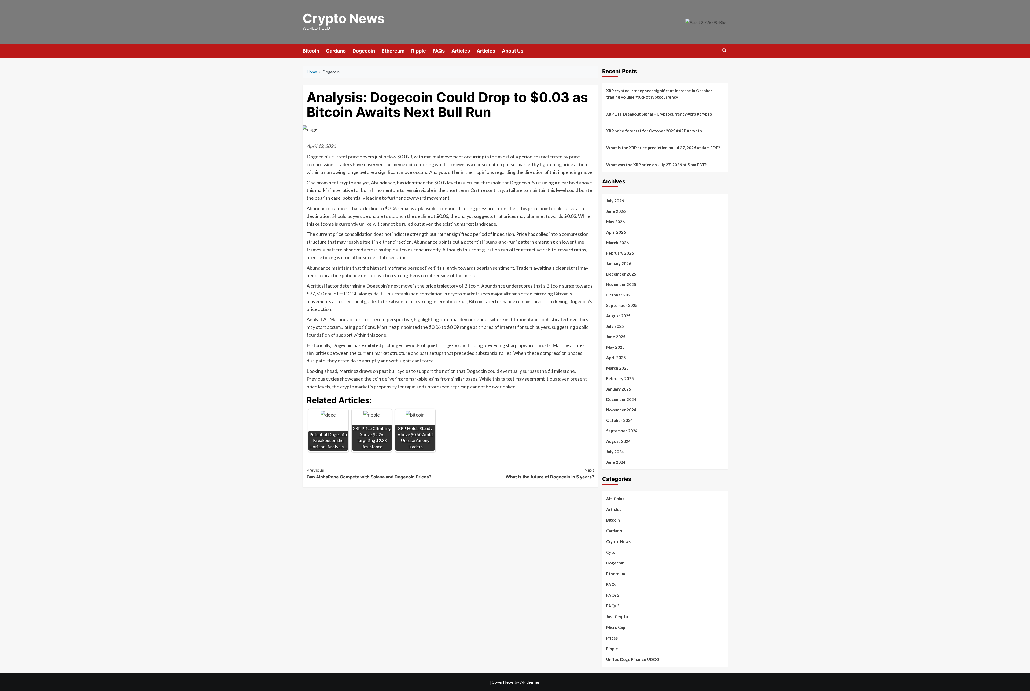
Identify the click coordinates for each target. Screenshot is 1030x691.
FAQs (439, 51)
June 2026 (616, 211)
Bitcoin (311, 51)
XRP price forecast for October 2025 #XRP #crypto (654, 130)
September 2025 (622, 305)
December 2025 (621, 274)
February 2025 (620, 378)
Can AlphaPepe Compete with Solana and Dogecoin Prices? (369, 473)
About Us (512, 51)
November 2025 (621, 284)
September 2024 (622, 430)
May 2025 (615, 347)
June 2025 (616, 336)
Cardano (336, 51)
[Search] (724, 50)
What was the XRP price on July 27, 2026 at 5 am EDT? (656, 164)
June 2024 (616, 462)
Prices (612, 638)
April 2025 (616, 357)
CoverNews (503, 682)
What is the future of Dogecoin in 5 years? (550, 473)
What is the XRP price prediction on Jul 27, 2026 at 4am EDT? (663, 147)
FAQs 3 (613, 605)
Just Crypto (617, 616)
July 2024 (615, 451)
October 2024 (619, 420)
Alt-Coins (615, 498)
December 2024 (621, 399)
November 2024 (621, 409)
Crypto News (344, 18)
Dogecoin (363, 51)
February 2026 (620, 253)
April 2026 (616, 232)
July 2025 (615, 326)
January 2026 (618, 263)
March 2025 (617, 368)
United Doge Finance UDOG (632, 659)
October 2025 (619, 294)
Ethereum (393, 51)
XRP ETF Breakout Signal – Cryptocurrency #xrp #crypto (659, 114)
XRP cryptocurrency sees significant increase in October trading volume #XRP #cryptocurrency (659, 93)
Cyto (610, 552)
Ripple (418, 51)
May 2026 (615, 221)
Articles (460, 51)
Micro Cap (615, 627)
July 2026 (615, 200)
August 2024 (618, 441)
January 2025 (618, 389)
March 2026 (617, 242)
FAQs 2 (613, 595)
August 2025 (618, 315)
